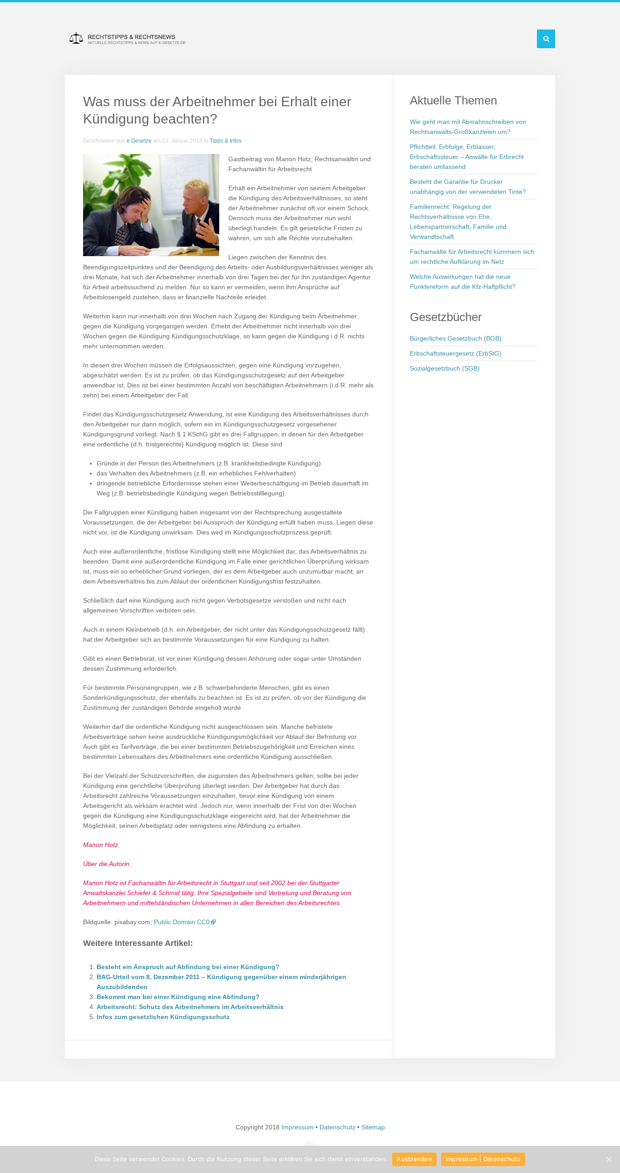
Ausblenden (414, 1159)
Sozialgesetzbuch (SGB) (445, 368)
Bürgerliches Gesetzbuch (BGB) (456, 338)
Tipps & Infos (225, 141)
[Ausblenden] (608, 1159)
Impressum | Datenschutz (483, 1159)
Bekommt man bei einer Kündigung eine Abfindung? (178, 996)
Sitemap (373, 1127)
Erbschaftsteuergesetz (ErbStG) (456, 353)
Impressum (297, 1127)
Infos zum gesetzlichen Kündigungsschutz (163, 1016)
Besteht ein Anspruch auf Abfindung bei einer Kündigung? (188, 966)
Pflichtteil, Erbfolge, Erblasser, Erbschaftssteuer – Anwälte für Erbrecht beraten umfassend (467, 156)
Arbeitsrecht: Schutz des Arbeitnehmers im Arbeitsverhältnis (190, 1006)
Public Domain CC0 (182, 922)
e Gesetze (139, 141)
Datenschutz (337, 1127)
